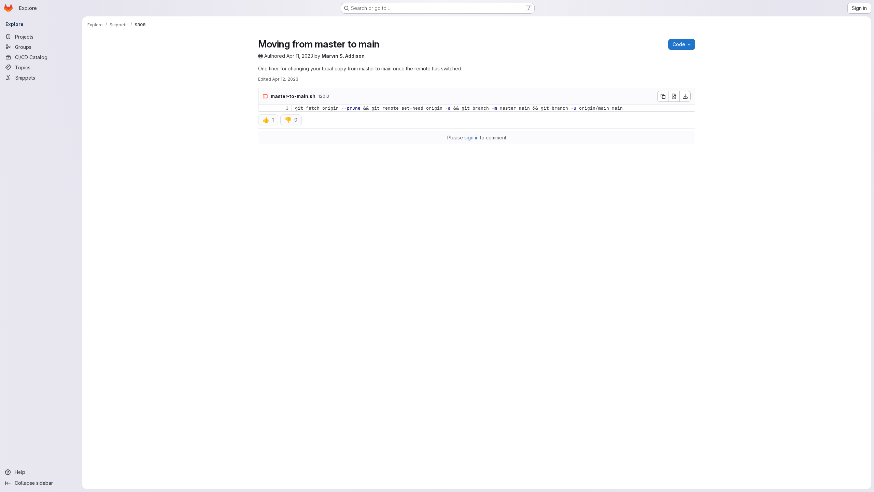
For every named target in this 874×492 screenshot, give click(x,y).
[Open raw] (673, 96)
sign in (471, 137)
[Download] (685, 96)
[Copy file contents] (662, 96)
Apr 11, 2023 (299, 56)
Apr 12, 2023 (285, 79)
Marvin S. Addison (343, 56)
